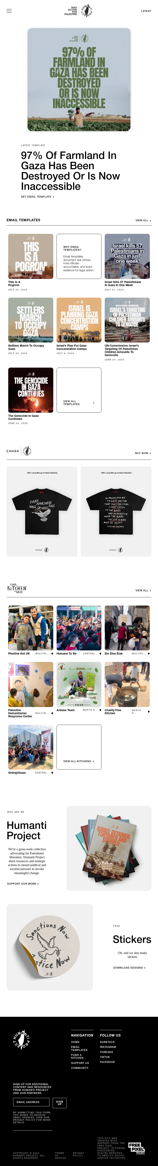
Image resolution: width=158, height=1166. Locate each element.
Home (75, 1042)
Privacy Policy (78, 1154)
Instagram (108, 1046)
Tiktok (105, 1057)
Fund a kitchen (77, 1056)
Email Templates (79, 1048)
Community (80, 1067)
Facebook (107, 1061)
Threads (106, 1052)
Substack (107, 1042)
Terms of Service (60, 1155)
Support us (80, 1063)
